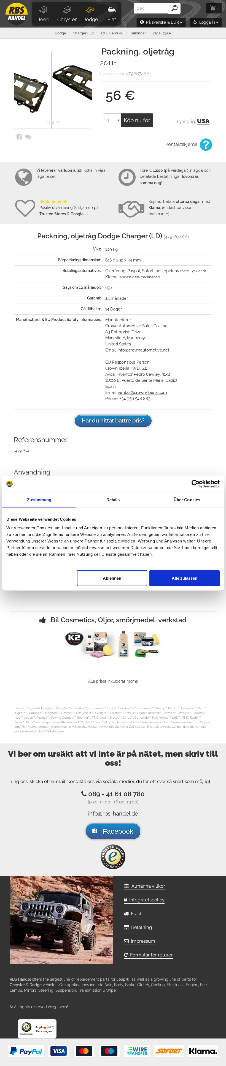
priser (50, 176)
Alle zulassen (184, 578)
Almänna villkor (147, 886)
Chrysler (67, 19)
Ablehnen (112, 578)
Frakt (135, 913)
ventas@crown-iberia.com (142, 392)
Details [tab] (113, 499)
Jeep (43, 19)
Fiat (111, 19)
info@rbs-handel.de (113, 813)
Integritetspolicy (146, 900)
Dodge (90, 19)
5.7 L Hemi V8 (112, 33)
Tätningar (138, 33)
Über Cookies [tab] (187, 499)
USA (203, 120)
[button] (161, 22)
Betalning (140, 927)
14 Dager (113, 309)
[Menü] (53, 1022)
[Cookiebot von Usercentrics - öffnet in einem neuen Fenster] (195, 483)
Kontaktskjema (181, 144)
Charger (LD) (83, 33)
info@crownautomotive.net (143, 350)
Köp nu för (137, 120)
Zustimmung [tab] (39, 499)
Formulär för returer (150, 955)
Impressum (142, 941)
